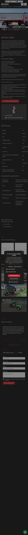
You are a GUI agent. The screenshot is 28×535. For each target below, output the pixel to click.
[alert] (14, 267)
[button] (14, 282)
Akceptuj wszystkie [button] (14, 275)
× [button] (22, 252)
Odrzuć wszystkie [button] (14, 278)
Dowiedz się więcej (15, 263)
